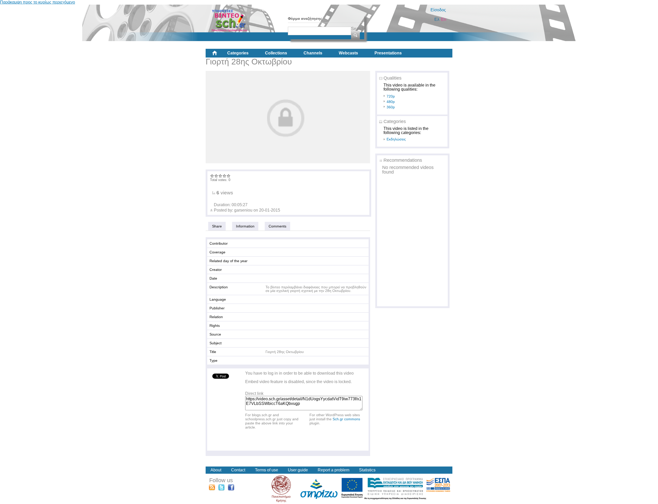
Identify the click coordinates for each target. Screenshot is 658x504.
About (216, 470)
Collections (276, 53)
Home (218, 55)
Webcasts (348, 53)
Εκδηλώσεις (396, 139)
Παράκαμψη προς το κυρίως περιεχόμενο (37, 2)
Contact (238, 470)
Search (357, 28)
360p (391, 107)
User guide (298, 470)
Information (245, 226)
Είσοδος (438, 10)
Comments (277, 226)
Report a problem (333, 470)
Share (217, 226)
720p (391, 96)
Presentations (388, 53)
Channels (313, 53)
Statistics (367, 470)
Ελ (436, 19)
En (443, 19)
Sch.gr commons (346, 419)
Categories (238, 53)
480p (391, 101)
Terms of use (266, 470)
